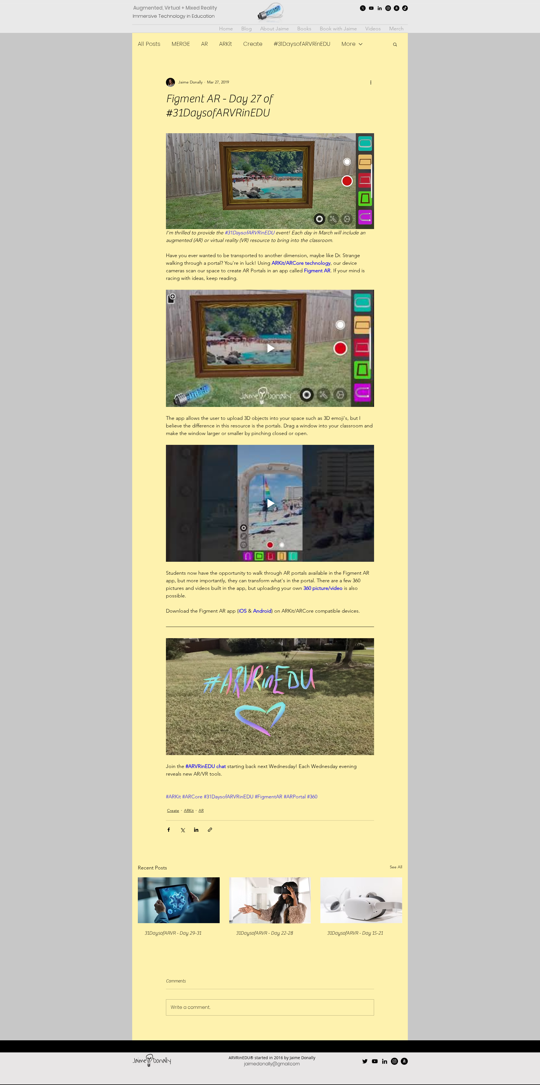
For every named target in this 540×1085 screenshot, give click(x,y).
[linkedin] (379, 8)
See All (396, 866)
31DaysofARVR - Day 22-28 (264, 933)
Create (252, 43)
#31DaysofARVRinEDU (302, 43)
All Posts (149, 43)
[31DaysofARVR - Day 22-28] (270, 900)
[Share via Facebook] (168, 829)
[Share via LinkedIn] (196, 829)
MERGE (181, 43)
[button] (395, 44)
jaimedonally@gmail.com (272, 1064)
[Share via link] (210, 829)
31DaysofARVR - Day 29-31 (173, 933)
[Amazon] (396, 8)
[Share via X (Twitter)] (182, 829)
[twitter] (363, 8)
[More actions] (370, 82)
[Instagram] (388, 8)
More (348, 43)
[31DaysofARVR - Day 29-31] (179, 900)
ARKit (225, 43)
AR (204, 43)
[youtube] (371, 8)
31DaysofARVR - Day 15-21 (355, 933)
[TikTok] (405, 8)
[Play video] (270, 348)
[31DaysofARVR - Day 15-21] (361, 900)
